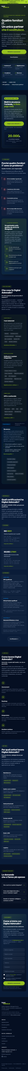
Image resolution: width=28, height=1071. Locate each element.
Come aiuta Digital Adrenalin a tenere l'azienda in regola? (11, 892)
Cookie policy (11, 1068)
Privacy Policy (13, 974)
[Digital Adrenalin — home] (5, 7)
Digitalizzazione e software (11, 385)
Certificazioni (4, 1041)
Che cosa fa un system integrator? (12, 885)
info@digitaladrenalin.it (17, 940)
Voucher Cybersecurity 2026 (8, 1036)
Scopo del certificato (8, 543)
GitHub (5, 1056)
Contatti (3, 1043)
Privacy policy (4, 1068)
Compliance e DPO (9, 417)
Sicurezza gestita (8, 454)
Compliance (4, 1027)
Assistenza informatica (10, 345)
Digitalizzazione (5, 1022)
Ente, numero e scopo (15, 1014)
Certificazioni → (14, 639)
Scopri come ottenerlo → (14, 123)
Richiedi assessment (6, 1054)
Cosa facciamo (14, 57)
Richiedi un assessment (14, 51)
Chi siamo (4, 1038)
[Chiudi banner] (26, 2)
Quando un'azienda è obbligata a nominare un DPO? (12, 899)
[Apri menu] (25, 6)
